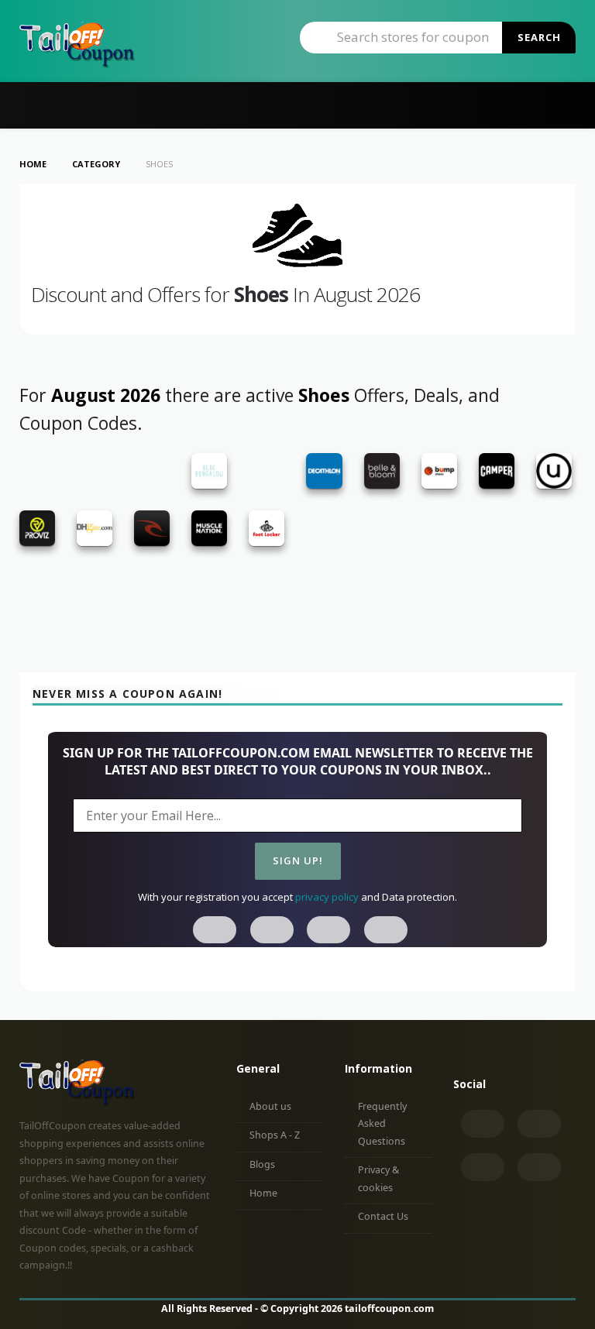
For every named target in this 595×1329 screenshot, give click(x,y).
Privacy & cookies (378, 1178)
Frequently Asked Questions (382, 1124)
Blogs (262, 1164)
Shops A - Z (274, 1135)
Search (539, 37)
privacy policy (327, 897)
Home (263, 1193)
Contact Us (383, 1216)
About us (270, 1106)
